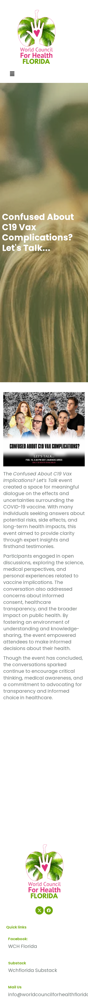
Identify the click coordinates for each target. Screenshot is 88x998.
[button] (12, 74)
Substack (17, 963)
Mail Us (14, 987)
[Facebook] (49, 910)
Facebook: (18, 938)
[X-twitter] (39, 910)
